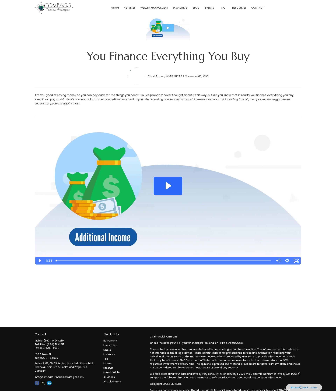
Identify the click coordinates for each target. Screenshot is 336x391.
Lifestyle (108, 368)
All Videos (109, 377)
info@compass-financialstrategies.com (59, 377)
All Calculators (112, 381)
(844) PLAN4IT (55, 344)
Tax (105, 359)
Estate (107, 349)
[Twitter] (43, 383)
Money (107, 363)
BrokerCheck (235, 343)
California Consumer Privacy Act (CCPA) (275, 374)
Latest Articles (112, 372)
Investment (110, 345)
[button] (115, 8)
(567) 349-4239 (54, 340)
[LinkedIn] (49, 383)
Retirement (110, 340)
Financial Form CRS (165, 336)
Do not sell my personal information (260, 377)
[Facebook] (37, 383)
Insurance (109, 354)
